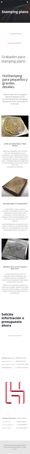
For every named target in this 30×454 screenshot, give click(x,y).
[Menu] (27, 2)
